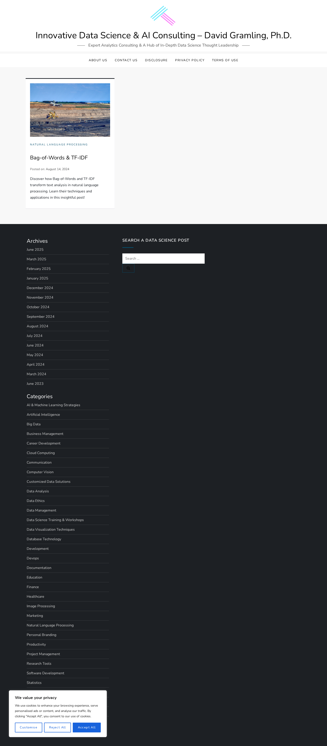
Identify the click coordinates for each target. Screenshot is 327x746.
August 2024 (37, 326)
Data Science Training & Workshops (55, 520)
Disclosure (156, 60)
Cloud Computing (41, 452)
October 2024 (38, 307)
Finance (33, 587)
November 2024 (40, 297)
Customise (28, 727)
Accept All (87, 727)
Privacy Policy (189, 60)
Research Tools (39, 663)
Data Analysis (38, 491)
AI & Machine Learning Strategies (53, 405)
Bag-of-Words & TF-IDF (59, 157)
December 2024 (40, 287)
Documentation (39, 567)
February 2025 (39, 268)
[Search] (128, 268)
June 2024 (35, 345)
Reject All (57, 727)
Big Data (33, 424)
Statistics (34, 682)
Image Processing (41, 606)
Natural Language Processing (59, 144)
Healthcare (35, 596)
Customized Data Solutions (49, 481)
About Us (98, 60)
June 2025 (35, 249)
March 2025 (36, 259)
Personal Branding (41, 634)
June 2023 (35, 383)
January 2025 (37, 278)
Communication (39, 462)
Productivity (36, 644)
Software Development (45, 673)
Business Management (45, 433)
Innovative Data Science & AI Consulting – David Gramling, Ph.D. (164, 35)
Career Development (44, 443)
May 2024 (35, 355)
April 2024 (35, 364)
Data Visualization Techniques (51, 529)
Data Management (41, 510)
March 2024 (36, 374)
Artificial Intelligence (43, 414)
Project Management (43, 654)
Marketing (35, 615)
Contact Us (126, 60)
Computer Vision (40, 472)
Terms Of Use (225, 60)
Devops (33, 558)
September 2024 (40, 316)
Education (34, 577)
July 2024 (34, 335)
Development (38, 548)
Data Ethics (36, 500)
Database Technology (44, 539)
